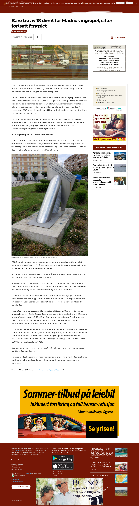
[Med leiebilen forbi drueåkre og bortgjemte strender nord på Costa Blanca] (121, 452)
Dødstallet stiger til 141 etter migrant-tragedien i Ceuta (103, 167)
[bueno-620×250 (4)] (69, 505)
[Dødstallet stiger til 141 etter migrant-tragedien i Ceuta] (120, 168)
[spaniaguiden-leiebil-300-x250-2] (109, 127)
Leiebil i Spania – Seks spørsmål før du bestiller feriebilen (100, 465)
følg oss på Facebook (55, 370)
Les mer (129, 3)
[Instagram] (15, 460)
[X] (18, 460)
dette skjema (26, 473)
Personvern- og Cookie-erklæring (17, 480)
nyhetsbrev (18, 450)
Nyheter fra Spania (19, 31)
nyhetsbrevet (40, 370)
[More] (37, 37)
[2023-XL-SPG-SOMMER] (69, 411)
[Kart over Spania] (121, 479)
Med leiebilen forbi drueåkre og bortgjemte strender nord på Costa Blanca (101, 452)
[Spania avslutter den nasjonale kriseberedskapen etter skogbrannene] (120, 181)
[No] (136, 3)
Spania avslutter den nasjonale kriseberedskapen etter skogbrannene (103, 181)
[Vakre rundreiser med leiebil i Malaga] (121, 491)
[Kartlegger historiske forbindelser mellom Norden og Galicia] (120, 156)
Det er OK (120, 3)
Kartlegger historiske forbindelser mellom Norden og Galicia (102, 155)
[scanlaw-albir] (109, 58)
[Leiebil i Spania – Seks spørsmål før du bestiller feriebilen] (121, 466)
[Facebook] (12, 460)
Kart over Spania (99, 475)
